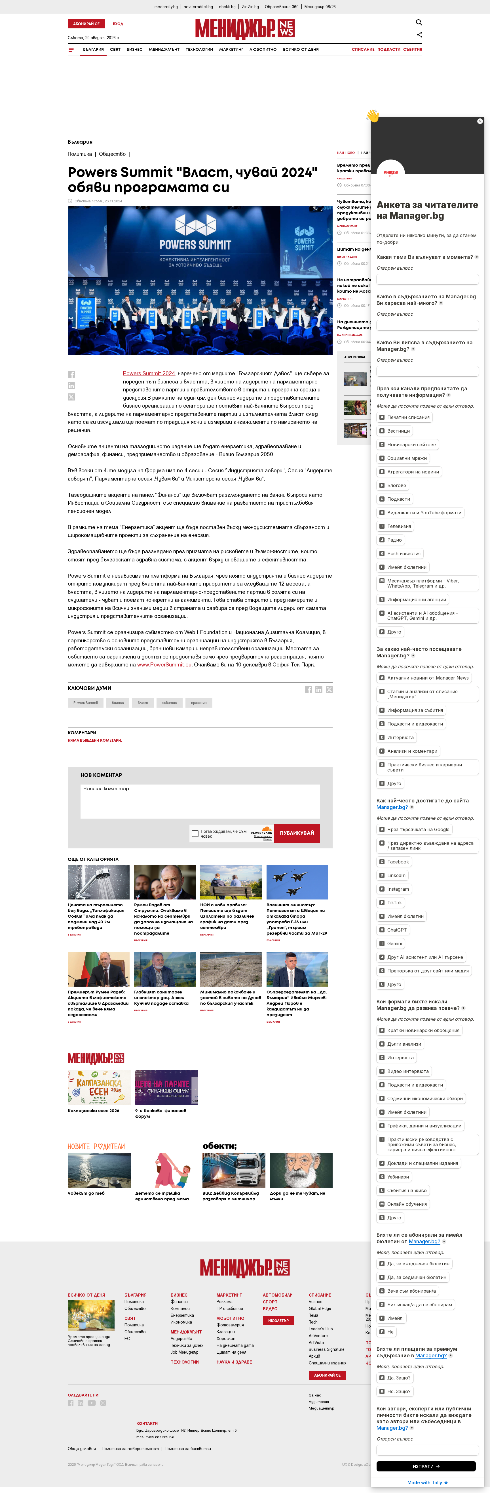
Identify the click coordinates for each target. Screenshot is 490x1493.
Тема (313, 1315)
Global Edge (320, 1308)
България (93, 49)
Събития (412, 49)
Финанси (179, 1302)
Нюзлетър (278, 1321)
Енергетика (182, 1315)
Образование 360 (282, 6)
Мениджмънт (164, 49)
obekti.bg (227, 6)
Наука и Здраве (234, 1362)
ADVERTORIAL (355, 357)
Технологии (199, 49)
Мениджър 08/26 (320, 6)
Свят (115, 49)
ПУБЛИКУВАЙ (297, 833)
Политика (134, 1302)
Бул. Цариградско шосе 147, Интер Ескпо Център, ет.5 (186, 1430)
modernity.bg (166, 6)
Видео (270, 1308)
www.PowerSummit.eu (164, 664)
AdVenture (318, 1336)
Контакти (147, 1423)
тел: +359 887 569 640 (155, 1437)
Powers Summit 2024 (149, 373)
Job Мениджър (184, 1352)
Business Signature (327, 1349)
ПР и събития (230, 1308)
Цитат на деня (231, 1352)
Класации (226, 1332)
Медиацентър (321, 1408)
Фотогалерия (230, 1325)
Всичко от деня (301, 49)
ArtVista (316, 1343)
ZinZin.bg (250, 6)
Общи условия (82, 1449)
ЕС (127, 1339)
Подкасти (388, 49)
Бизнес (135, 49)
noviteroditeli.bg (198, 6)
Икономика (181, 1322)
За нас (315, 1395)
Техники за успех (187, 1345)
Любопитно (263, 49)
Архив (314, 1356)
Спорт (270, 1302)
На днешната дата (235, 1345)
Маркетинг (231, 49)
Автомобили (278, 1295)
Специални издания (328, 1363)
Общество (135, 1308)
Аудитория (319, 1402)
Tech (313, 1322)
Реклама (225, 1302)
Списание (363, 49)
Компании (180, 1308)
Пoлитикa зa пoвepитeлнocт (130, 1449)
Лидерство (181, 1339)
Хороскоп (226, 1339)
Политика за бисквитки (188, 1449)
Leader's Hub (321, 1329)
